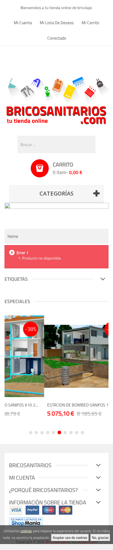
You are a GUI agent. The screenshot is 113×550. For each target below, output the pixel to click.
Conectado (56, 38)
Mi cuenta (23, 22)
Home (13, 236)
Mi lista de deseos (57, 22)
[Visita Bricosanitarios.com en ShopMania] (26, 522)
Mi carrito (90, 22)
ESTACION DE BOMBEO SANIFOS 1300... (59, 405)
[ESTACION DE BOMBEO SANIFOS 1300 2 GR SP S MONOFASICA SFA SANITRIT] (61, 356)
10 (82, 432)
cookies (26, 531)
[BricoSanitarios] (57, 99)
